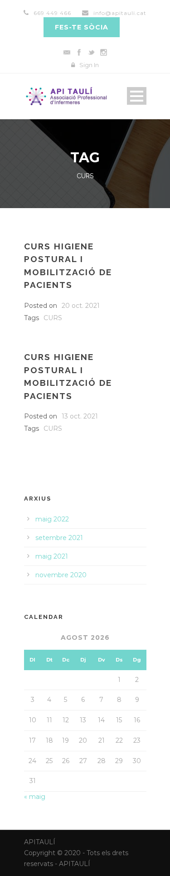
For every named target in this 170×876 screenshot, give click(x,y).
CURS (53, 318)
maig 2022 (52, 519)
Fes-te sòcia (81, 27)
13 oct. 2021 (80, 416)
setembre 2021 (59, 538)
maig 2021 (51, 556)
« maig (34, 797)
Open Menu (136, 96)
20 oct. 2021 (81, 306)
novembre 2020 (61, 575)
